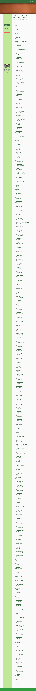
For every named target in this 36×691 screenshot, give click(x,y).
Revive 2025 (18, 174)
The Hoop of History (20, 627)
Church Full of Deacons (20, 506)
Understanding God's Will (19, 560)
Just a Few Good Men (20, 618)
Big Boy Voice (19, 83)
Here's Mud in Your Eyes (20, 277)
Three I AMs (19, 387)
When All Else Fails (19, 329)
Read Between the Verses (20, 111)
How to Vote (19, 633)
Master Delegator (19, 169)
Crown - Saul (19, 148)
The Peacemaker (18, 129)
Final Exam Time (19, 107)
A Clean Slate (19, 672)
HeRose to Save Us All (20, 605)
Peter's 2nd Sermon (19, 493)
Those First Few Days (20, 87)
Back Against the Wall (20, 210)
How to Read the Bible (19, 577)
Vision (18, 168)
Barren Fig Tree (19, 366)
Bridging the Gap (18, 190)
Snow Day (17, 38)
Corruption (18, 141)
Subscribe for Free (6, 28)
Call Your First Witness (20, 215)
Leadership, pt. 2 (19, 166)
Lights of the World (19, 228)
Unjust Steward (19, 375)
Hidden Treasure (19, 362)
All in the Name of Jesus (20, 682)
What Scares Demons (20, 116)
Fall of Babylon (19, 466)
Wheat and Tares (19, 358)
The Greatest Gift (19, 666)
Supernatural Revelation (20, 322)
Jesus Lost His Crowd (20, 259)
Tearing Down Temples (20, 543)
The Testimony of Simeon (20, 88)
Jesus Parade (19, 330)
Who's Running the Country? (21, 625)
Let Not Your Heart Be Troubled (20, 135)
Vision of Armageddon (20, 457)
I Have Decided (19, 265)
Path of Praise (18, 645)
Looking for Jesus (19, 94)
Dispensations (18, 189)
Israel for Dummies (18, 198)
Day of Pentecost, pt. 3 (20, 487)
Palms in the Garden (20, 333)
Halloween (17, 594)
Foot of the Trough (19, 651)
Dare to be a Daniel (19, 70)
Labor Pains (18, 293)
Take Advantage (18, 569)
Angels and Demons (20, 182)
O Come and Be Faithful (20, 544)
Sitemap (7, 688)
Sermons (16, 26)
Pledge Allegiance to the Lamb (21, 630)
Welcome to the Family (20, 421)
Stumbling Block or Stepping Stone (22, 444)
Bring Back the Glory (20, 626)
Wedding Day (19, 301)
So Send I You (19, 349)
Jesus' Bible (18, 231)
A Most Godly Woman (20, 90)
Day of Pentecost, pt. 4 (20, 489)
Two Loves (17, 589)
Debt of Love (19, 440)
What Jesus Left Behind (20, 355)
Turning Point (18, 133)
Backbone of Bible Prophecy (21, 297)
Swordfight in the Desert (20, 218)
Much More (18, 409)
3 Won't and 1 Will (19, 269)
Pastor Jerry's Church (6, 25)
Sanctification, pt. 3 (19, 413)
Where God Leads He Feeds (21, 108)
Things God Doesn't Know (19, 580)
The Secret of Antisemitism (20, 450)
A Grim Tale (18, 499)
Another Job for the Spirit (20, 320)
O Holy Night (19, 663)
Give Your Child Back (19, 639)
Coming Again (19, 300)
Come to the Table (18, 646)
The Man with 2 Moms (19, 638)
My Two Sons (19, 383)
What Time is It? (19, 441)
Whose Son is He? (19, 79)
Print (5, 688)
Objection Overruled (20, 394)
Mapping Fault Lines (20, 609)
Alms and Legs (19, 491)
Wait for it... (18, 162)
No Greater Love (19, 317)
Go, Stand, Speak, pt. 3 (20, 503)
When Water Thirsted (20, 338)
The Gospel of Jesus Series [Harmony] (21, 211)
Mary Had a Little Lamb (20, 82)
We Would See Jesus (20, 306)
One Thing (17, 596)
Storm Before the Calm (20, 243)
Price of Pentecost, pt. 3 (20, 482)
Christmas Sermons (18, 647)
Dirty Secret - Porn (19, 206)
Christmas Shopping (20, 662)
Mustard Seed (19, 359)
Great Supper (19, 370)
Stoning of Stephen (19, 507)
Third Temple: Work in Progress (20, 30)
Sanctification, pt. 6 (19, 417)
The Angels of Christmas (20, 655)
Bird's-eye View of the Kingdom (20, 34)
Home (16, 25)
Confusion (18, 144)
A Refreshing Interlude (20, 454)
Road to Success (19, 164)
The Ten (18, 54)
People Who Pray (18, 597)
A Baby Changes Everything (21, 664)
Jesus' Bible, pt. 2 (19, 232)
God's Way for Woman (19, 635)
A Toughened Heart (19, 532)
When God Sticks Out (20, 223)
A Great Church (19, 498)
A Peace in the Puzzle (20, 226)
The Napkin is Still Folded (20, 342)
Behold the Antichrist (20, 65)
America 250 (18, 29)
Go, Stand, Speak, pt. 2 (20, 502)
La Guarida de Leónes (20, 50)
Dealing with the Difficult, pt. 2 (21, 436)
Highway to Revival (19, 568)
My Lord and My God (20, 353)
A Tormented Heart (19, 531)
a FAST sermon (18, 137)
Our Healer (18, 120)
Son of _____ (19, 95)
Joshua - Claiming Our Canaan (20, 136)
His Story (18, 61)
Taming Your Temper (19, 201)
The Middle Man (19, 346)
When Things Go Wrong (20, 250)
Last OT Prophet (19, 96)
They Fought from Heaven (20, 617)
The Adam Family (19, 408)
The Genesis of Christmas (20, 654)
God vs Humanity (19, 395)
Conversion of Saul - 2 (20, 514)
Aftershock (17, 593)
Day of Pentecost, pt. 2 (20, 486)
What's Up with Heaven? (20, 313)
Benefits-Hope (19, 403)
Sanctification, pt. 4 (19, 415)
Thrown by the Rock (20, 273)
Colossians (17, 675)
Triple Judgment (19, 392)
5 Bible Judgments (19, 473)
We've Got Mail (18, 561)
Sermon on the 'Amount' (20, 236)
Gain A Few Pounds (20, 382)
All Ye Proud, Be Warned (20, 47)
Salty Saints (18, 227)
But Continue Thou (18, 601)
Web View (31, 689)
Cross (18, 154)
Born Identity (18, 556)
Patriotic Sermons (18, 604)
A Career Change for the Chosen (21, 125)
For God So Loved (18, 573)
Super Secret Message (20, 234)
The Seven (18, 461)
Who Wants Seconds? (20, 256)
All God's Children (18, 571)
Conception (18, 153)
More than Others (19, 230)
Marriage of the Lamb (20, 468)
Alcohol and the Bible (19, 557)
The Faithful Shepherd (20, 281)
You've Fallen (18, 567)
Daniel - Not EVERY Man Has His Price (21, 41)
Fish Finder (18, 124)
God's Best (18, 678)
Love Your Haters (19, 318)
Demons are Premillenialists (21, 119)
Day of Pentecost (19, 485)
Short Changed (19, 613)
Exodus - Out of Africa (19, 209)
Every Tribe (17, 572)
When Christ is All (19, 680)
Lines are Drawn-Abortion (19, 555)
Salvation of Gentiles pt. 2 (20, 519)
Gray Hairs (18, 674)
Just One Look (18, 202)
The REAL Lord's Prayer (20, 326)
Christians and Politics (20, 629)
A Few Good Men (18, 642)
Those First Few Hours (20, 86)
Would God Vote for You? (20, 634)
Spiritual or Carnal (19, 420)
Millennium (18, 470)
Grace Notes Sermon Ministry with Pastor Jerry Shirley (7, 1)
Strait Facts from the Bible (19, 32)
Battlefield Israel (19, 63)
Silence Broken (19, 75)
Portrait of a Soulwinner (20, 448)
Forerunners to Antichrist (20, 55)
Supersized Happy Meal (20, 252)
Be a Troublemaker (19, 535)
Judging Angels (19, 186)
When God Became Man (20, 213)
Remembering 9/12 (19, 631)
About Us (16, 683)
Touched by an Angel (20, 58)
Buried (18, 343)
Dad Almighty (18, 641)
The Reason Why (19, 428)
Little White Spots (19, 127)
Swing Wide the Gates (20, 170)
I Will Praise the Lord (19, 28)
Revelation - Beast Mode (19, 449)
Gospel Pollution (18, 37)
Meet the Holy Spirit (20, 321)
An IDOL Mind (19, 45)
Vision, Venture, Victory (20, 530)
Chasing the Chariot (20, 510)
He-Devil (18, 264)
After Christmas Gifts (20, 650)
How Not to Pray (18, 193)
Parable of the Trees (19, 621)
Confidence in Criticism (20, 551)
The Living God (19, 526)
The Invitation (19, 240)
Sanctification (19, 411)
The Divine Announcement (21, 78)
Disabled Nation (19, 610)
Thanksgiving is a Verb (19, 191)
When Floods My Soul (19, 194)
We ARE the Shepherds (20, 84)
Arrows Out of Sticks (19, 637)
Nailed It (18, 679)
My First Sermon (19, 524)
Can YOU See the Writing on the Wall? (22, 49)
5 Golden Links (19, 425)
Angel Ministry (19, 185)
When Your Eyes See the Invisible (21, 62)
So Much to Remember (20, 606)
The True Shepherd (19, 280)
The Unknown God (19, 538)
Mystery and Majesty (20, 522)
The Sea (18, 458)
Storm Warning (19, 296)
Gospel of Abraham (19, 399)
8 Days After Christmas (20, 670)
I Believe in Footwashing (20, 308)
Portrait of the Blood (19, 600)
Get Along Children (19, 283)
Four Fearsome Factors (20, 390)
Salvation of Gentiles (20, 518)
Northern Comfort (18, 590)
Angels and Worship (20, 178)
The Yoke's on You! (19, 246)
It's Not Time (19, 271)
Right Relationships (19, 437)
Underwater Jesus (19, 103)
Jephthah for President (20, 622)
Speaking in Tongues (20, 585)
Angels (17, 176)
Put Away (18, 284)
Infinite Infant (19, 658)
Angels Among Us (19, 177)
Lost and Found (19, 372)
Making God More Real (20, 314)
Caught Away (19, 157)
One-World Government (20, 465)
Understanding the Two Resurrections (22, 67)
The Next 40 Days (19, 350)
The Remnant (19, 431)
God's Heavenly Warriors (20, 181)
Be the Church (18, 592)
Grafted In (18, 432)
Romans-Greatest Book (19, 386)
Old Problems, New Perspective (21, 423)
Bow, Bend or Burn (19, 46)
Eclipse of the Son (18, 199)
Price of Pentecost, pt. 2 (20, 481)
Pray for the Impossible (20, 161)
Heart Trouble (19, 312)
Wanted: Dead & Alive (20, 341)
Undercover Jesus (19, 272)
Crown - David (19, 149)
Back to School (19, 515)
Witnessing (18, 494)
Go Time (18, 371)
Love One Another (19, 309)
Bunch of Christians (20, 520)
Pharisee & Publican (20, 374)
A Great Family (19, 539)
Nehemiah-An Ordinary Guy (20, 160)
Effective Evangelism (20, 528)
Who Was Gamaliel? (20, 505)
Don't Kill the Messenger (20, 115)
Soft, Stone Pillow (19, 424)
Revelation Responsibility (20, 477)
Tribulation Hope (19, 66)
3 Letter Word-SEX (18, 205)
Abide (18, 316)
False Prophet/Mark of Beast (21, 453)
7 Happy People (18, 598)
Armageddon (19, 469)
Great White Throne (20, 474)
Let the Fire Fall (18, 132)
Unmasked (18, 292)
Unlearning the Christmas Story (21, 649)
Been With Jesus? (19, 495)
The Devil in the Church (19, 559)
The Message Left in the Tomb (20, 139)
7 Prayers (18, 242)
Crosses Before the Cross (20, 334)
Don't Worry (18, 238)
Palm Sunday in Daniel (20, 59)
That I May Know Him (19, 203)
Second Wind (19, 540)
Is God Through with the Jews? (21, 427)
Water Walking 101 (19, 255)
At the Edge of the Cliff (19, 71)
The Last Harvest (19, 302)
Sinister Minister (19, 452)
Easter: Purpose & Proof (20, 345)
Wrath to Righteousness (20, 396)
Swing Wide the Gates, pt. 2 (21, 172)
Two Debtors (19, 380)
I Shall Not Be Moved (20, 547)
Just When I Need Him (20, 552)
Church (18, 156)
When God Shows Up (19, 131)
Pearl (17, 363)
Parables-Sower (18, 357)
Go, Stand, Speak (19, 501)
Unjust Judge (19, 378)
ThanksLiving (18, 643)
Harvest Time (19, 247)
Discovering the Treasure (20, 676)
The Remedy (19, 429)
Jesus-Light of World (20, 275)
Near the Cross (19, 337)
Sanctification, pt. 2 (19, 412)
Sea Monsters (19, 53)
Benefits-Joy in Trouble (20, 404)
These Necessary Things (20, 527)
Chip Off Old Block (19, 263)
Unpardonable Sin (19, 251)
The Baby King (19, 667)
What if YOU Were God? (20, 104)
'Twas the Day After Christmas (21, 668)
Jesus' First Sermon (19, 112)
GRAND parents (18, 602)
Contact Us (16, 684)
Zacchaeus (18, 289)
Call (17, 145)
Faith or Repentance (20, 99)
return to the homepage (25, 19)
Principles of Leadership (20, 165)
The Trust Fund (18, 588)
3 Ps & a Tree (18, 563)
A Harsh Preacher (19, 100)
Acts (16, 478)
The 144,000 (19, 456)
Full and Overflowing (20, 446)
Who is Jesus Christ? (20, 260)
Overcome (18, 325)
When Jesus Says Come (19, 576)
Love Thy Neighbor (19, 276)
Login (31, 688)
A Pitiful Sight (19, 400)
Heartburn (18, 347)
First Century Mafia (19, 98)
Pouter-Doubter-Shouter (20, 351)
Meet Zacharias (19, 74)
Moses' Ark (17, 197)
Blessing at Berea (19, 536)
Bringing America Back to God (21, 612)
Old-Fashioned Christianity (19, 565)
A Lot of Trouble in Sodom (20, 207)
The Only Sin (19, 391)
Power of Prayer (19, 497)
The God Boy (19, 92)
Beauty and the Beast (20, 462)
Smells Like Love (19, 288)
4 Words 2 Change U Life (20, 244)
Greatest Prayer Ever (20, 235)
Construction (19, 152)
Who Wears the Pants (20, 584)
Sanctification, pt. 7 (19, 419)
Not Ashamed (19, 388)
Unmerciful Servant (19, 367)
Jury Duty (18, 239)
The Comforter (19, 310)
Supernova (18, 267)
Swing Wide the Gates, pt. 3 (21, 173)
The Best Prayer (19, 57)
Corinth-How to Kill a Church (20, 581)
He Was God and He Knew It (21, 91)
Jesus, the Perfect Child (20, 671)
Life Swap (18, 214)
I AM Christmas (19, 659)
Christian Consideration (20, 445)
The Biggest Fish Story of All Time (22, 123)
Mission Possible (18, 575)
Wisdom (17, 195)
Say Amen (17, 564)
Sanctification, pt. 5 (19, 416)
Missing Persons (19, 548)
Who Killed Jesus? (19, 339)
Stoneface (18, 285)
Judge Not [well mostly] (20, 102)
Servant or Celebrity (20, 268)
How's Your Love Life (20, 433)
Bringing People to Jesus (20, 219)
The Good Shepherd (20, 279)
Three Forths (19, 248)
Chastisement (19, 158)
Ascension (18, 483)
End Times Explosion (20, 304)
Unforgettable (19, 42)
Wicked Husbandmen (20, 384)
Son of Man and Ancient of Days (21, 51)
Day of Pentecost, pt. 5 (20, 490)
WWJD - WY (19, 305)
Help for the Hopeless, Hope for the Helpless (23, 222)
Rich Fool (18, 376)
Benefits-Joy (18, 407)
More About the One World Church (22, 464)
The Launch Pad (19, 523)
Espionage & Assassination (21, 614)
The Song (18, 460)
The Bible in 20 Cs (18, 140)
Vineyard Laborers (19, 379)
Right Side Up (19, 534)
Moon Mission (18, 33)
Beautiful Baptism (19, 511)
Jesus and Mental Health (20, 121)
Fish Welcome (19, 354)
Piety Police (18, 128)
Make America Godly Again (21, 608)
